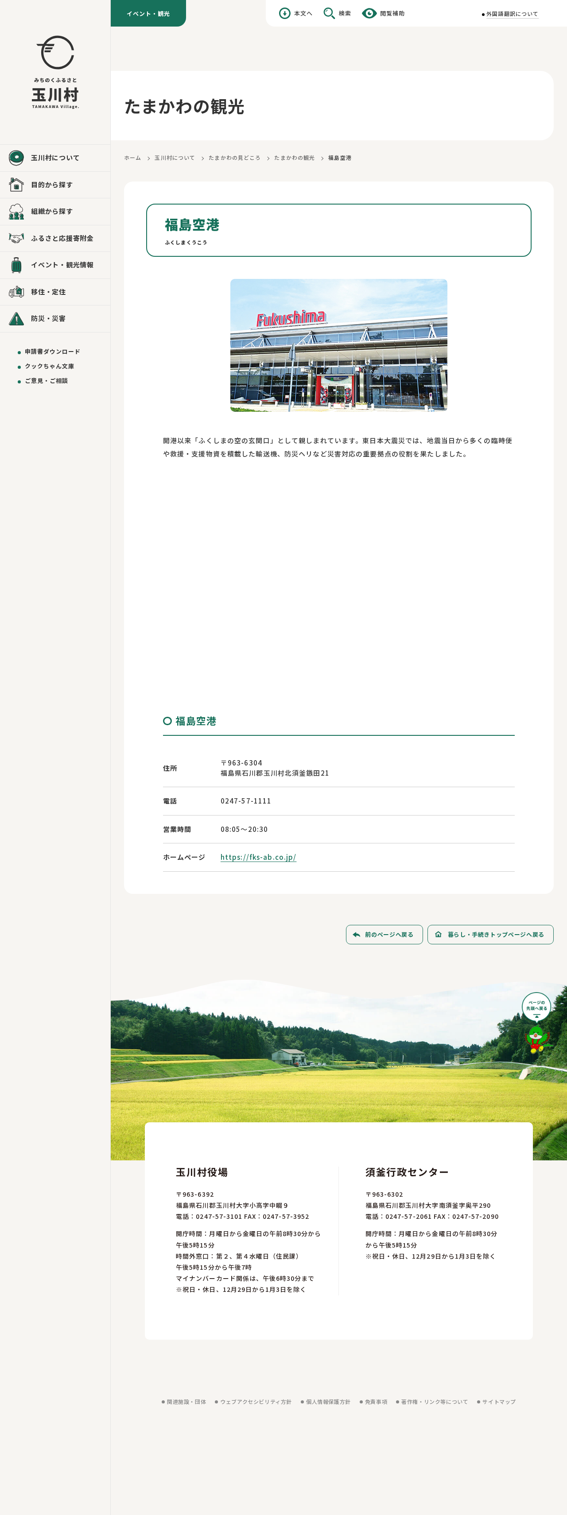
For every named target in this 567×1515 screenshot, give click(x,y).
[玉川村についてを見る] (55, 158)
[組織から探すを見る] (55, 211)
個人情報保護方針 (328, 1401)
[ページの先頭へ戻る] (538, 1026)
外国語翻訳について (512, 13)
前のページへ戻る (389, 934)
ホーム (132, 157)
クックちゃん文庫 (49, 366)
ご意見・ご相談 (46, 380)
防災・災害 (48, 318)
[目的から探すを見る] (55, 185)
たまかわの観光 (294, 157)
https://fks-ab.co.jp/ (259, 857)
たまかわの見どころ (235, 157)
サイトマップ (499, 1401)
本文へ (303, 13)
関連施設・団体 (186, 1401)
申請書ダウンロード (53, 351)
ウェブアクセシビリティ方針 (256, 1401)
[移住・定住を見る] (55, 292)
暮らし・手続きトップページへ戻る (496, 934)
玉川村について (175, 157)
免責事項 (376, 1401)
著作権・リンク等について (434, 1401)
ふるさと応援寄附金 (62, 238)
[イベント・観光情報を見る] (55, 265)
